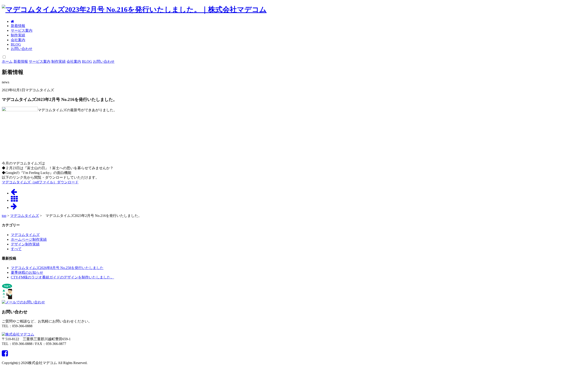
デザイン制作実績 (25, 244)
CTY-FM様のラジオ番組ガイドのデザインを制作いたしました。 (62, 277)
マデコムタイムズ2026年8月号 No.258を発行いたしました (57, 268)
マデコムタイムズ (24, 216)
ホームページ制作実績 (29, 239)
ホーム (7, 61)
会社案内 (18, 40)
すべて (16, 249)
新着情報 (18, 26)
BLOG (16, 44)
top (4, 216)
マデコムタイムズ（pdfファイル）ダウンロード (40, 182)
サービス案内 (21, 30)
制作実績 (18, 35)
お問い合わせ (21, 49)
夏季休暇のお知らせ (27, 272)
